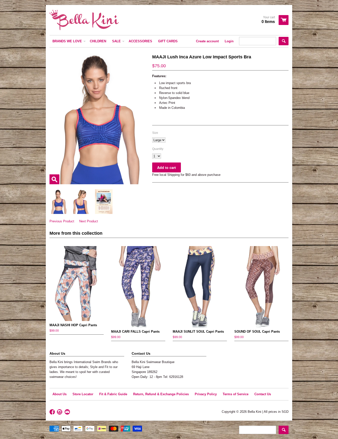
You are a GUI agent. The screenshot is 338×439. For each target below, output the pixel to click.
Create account (207, 41)
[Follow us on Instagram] (60, 412)
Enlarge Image (54, 179)
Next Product (88, 221)
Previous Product (61, 221)
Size (155, 133)
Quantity (157, 149)
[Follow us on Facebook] (52, 412)
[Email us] (68, 412)
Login (229, 41)
